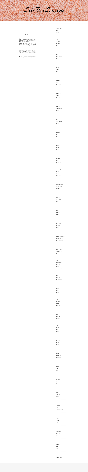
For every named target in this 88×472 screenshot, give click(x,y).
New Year (57, 303)
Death (57, 127)
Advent (57, 32)
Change (57, 67)
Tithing (57, 418)
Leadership (58, 264)
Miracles (57, 286)
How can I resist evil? (59, 238)
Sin (56, 387)
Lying (57, 275)
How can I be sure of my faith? (61, 236)
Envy (57, 140)
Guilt (57, 208)
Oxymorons (58, 307)
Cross (57, 125)
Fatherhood (58, 158)
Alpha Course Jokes (44, 21)
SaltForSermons (44, 9)
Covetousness (58, 114)
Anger (57, 39)
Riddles (57, 366)
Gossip (57, 201)
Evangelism (58, 147)
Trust (57, 424)
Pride (57, 335)
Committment (58, 93)
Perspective (58, 322)
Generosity (58, 173)
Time (57, 416)
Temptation (58, 407)
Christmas (58, 80)
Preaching (57, 333)
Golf (57, 195)
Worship (57, 455)
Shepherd (57, 385)
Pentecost (58, 316)
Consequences (58, 104)
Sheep (57, 383)
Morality (57, 292)
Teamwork (58, 403)
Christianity (58, 75)
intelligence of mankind (59, 251)
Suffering (57, 396)
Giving (57, 177)
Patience (57, 312)
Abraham (57, 26)
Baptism (57, 45)
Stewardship (58, 394)
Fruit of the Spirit (59, 169)
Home (27, 21)
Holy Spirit (58, 225)
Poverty (57, 327)
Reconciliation (58, 348)
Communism (58, 97)
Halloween (58, 212)
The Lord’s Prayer (59, 413)
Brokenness (58, 60)
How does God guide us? (60, 240)
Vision (57, 435)
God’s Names (58, 190)
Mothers (57, 294)
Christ (57, 71)
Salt (57, 372)
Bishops (57, 58)
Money (57, 290)
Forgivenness (58, 162)
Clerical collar (58, 88)
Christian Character (59, 73)
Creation (57, 117)
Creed (57, 119)
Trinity (57, 422)
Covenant (57, 112)
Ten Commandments (59, 409)
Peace (57, 314)
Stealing (57, 392)
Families (57, 156)
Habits (57, 210)
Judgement (58, 260)
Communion (58, 95)
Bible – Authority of (59, 56)
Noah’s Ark (58, 305)
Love (57, 273)
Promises (57, 342)
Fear (57, 160)
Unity (57, 429)
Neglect (57, 299)
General (57, 234)
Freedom (57, 164)
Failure (57, 151)
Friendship (58, 166)
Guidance (57, 205)
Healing (57, 218)
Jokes (51, 21)
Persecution (58, 318)
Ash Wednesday (58, 43)
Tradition (57, 420)
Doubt (57, 134)
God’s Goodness (59, 186)
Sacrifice (57, 368)
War (57, 437)
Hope (57, 229)
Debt (57, 130)
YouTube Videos (56, 21)
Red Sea (57, 351)
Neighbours (58, 301)
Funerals (57, 171)
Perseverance (58, 320)
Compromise (58, 99)
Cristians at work (59, 121)
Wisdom (57, 442)
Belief (57, 49)
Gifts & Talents (58, 175)
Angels (57, 36)
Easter (57, 136)
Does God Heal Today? (60, 231)
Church (57, 82)
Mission (57, 288)
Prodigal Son (58, 340)
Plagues (57, 325)
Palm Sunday (58, 309)
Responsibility (58, 361)
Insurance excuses (59, 249)
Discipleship (58, 132)
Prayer (57, 331)
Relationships (58, 355)
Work (57, 448)
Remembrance (58, 357)
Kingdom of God (59, 262)
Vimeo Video (58, 433)
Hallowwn (57, 214)
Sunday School (58, 398)
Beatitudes (58, 47)
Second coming (58, 379)
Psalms (57, 344)
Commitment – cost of (59, 91)
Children (57, 69)
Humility (57, 244)
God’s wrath (58, 192)
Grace (57, 203)
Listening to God (59, 268)
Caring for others (59, 65)
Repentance (58, 359)
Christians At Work (59, 78)
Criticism (57, 123)
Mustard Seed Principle (60, 296)
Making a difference (59, 279)
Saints (57, 370)
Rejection (57, 353)
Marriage (57, 281)
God (57, 179)
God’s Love (58, 188)
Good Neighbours (59, 199)
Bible (57, 54)
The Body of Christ (59, 411)
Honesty (57, 227)
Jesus (57, 253)
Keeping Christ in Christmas (28, 32)
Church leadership (59, 86)
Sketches (57, 390)
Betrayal (57, 52)
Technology (58, 405)
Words (57, 446)
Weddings (58, 439)
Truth (57, 426)
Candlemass (58, 62)
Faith (57, 153)
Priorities (57, 338)
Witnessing (58, 444)
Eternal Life (58, 143)
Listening (57, 266)
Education (57, 138)
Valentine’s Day (58, 431)
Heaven (57, 221)
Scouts (57, 377)
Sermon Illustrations (34, 21)
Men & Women (58, 283)
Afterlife (57, 34)
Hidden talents (58, 223)
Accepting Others (59, 28)
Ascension (58, 41)
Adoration (57, 30)
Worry (57, 450)
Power (57, 329)
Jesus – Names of (59, 255)
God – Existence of (59, 182)
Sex (57, 381)
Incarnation (58, 247)
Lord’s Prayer (58, 270)
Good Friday (58, 197)
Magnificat (58, 277)
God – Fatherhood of (59, 184)
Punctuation (58, 346)
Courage (57, 110)
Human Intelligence (59, 242)
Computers (58, 101)
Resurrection (58, 364)
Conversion (58, 106)
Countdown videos (59, 108)
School (57, 374)
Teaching (57, 400)
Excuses (57, 149)
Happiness (58, 216)
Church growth (58, 84)
